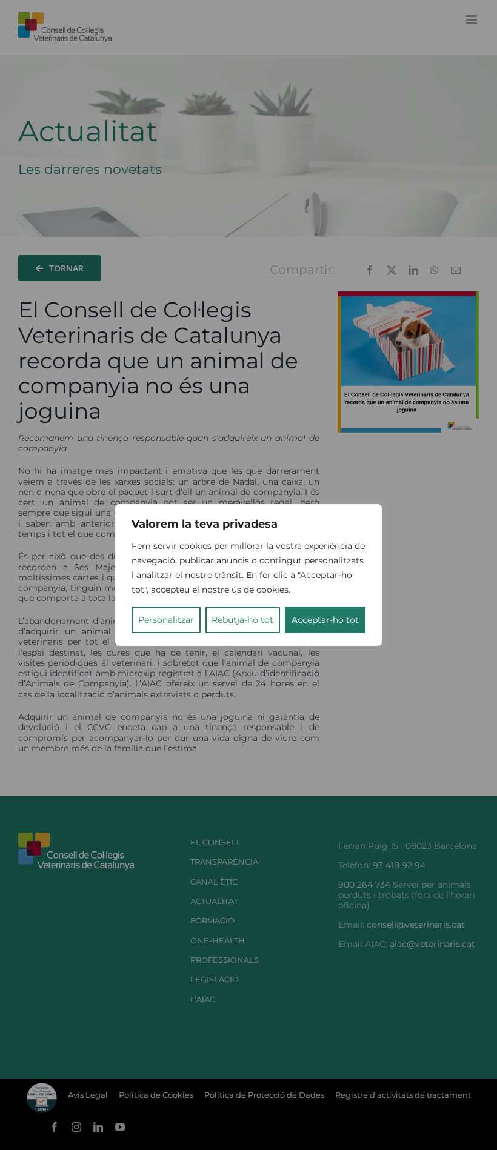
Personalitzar (166, 619)
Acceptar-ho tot (325, 619)
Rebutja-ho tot (242, 619)
